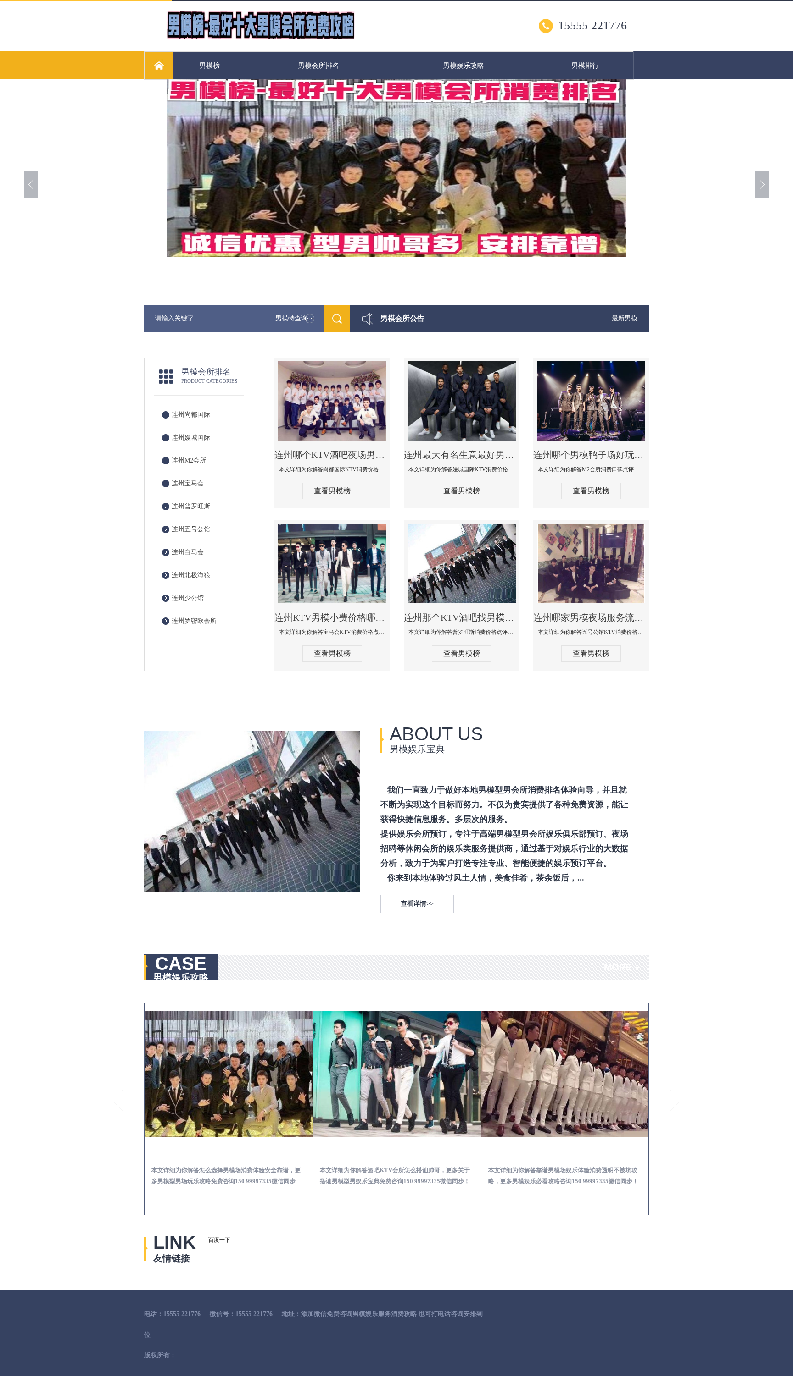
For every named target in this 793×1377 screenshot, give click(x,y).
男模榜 (209, 65)
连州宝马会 (188, 483)
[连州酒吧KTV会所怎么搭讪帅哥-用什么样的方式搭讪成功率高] (229, 1074)
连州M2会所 (189, 460)
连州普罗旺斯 (191, 506)
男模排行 (585, 65)
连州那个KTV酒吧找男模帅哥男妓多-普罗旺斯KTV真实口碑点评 (461, 617)
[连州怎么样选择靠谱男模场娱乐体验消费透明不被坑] (397, 1074)
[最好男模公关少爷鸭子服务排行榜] (260, 37)
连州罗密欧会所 (194, 620)
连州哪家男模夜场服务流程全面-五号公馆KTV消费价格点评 (591, 617)
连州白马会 (188, 552)
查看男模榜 (332, 491)
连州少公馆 (188, 598)
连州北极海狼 (191, 575)
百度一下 (219, 1240)
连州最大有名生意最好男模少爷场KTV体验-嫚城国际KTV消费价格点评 (461, 455)
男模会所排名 (318, 65)
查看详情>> (417, 903)
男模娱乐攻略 (463, 65)
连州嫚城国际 (191, 437)
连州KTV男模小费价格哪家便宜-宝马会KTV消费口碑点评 (332, 617)
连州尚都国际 (191, 414)
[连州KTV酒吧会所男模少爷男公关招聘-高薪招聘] (565, 1074)
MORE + (622, 967)
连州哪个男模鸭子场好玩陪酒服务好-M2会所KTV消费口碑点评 (591, 455)
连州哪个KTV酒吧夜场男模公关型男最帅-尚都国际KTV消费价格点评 (332, 455)
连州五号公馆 (191, 529)
